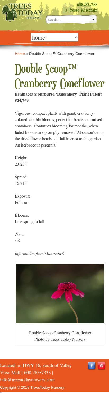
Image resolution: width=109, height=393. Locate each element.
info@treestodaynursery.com (27, 379)
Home (20, 54)
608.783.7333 (87, 5)
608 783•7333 (37, 372)
